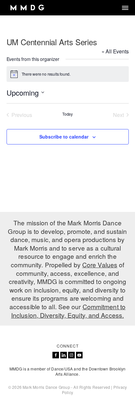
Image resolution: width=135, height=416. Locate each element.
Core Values (99, 264)
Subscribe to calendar (63, 136)
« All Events (115, 51)
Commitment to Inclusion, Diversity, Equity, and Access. (68, 310)
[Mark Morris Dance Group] (27, 7)
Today (67, 114)
